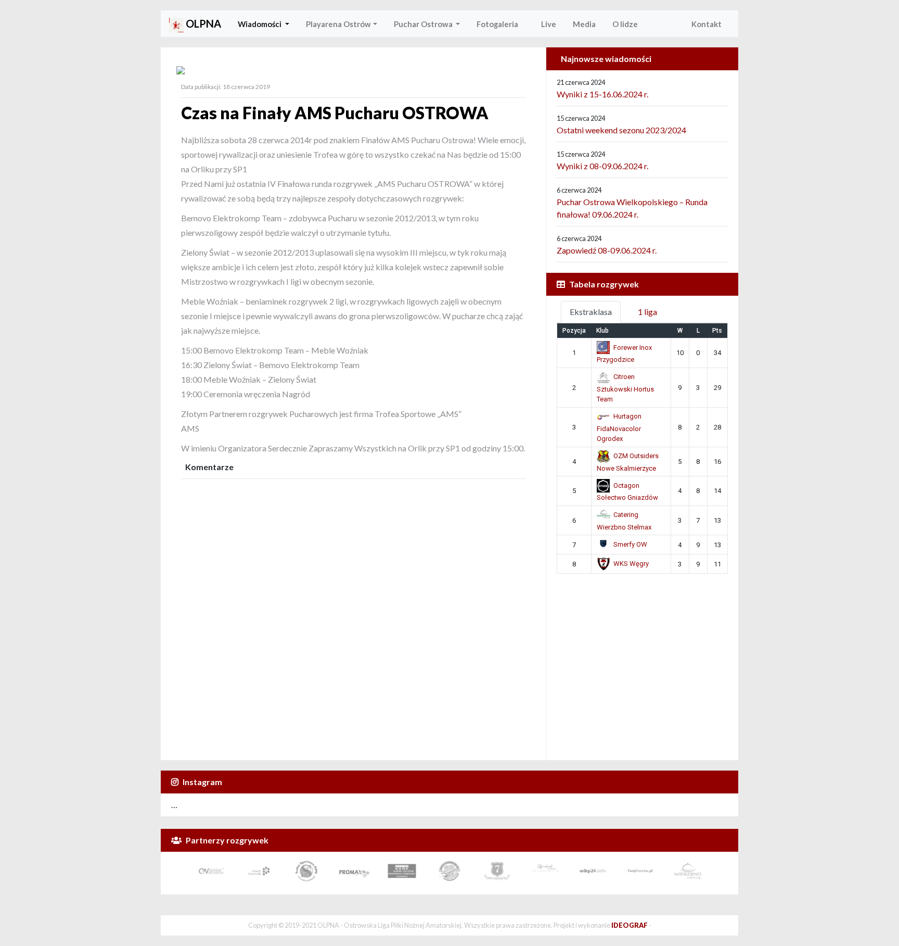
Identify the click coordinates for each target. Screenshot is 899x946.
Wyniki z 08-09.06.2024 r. (602, 166)
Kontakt (706, 24)
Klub (602, 330)
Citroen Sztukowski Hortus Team (625, 388)
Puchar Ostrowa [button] (424, 24)
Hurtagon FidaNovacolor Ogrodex (619, 427)
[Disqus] (353, 614)
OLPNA (202, 23)
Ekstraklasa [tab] (591, 312)
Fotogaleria (497, 24)
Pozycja (574, 330)
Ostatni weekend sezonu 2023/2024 (621, 130)
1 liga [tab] (647, 312)
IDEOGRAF (629, 925)
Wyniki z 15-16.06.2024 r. (602, 94)
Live (545, 24)
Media (584, 24)
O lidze (625, 24)
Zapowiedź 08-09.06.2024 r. (607, 250)
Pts (717, 330)
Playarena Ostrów (338, 24)
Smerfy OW (630, 544)
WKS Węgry (631, 563)
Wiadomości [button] (260, 24)
